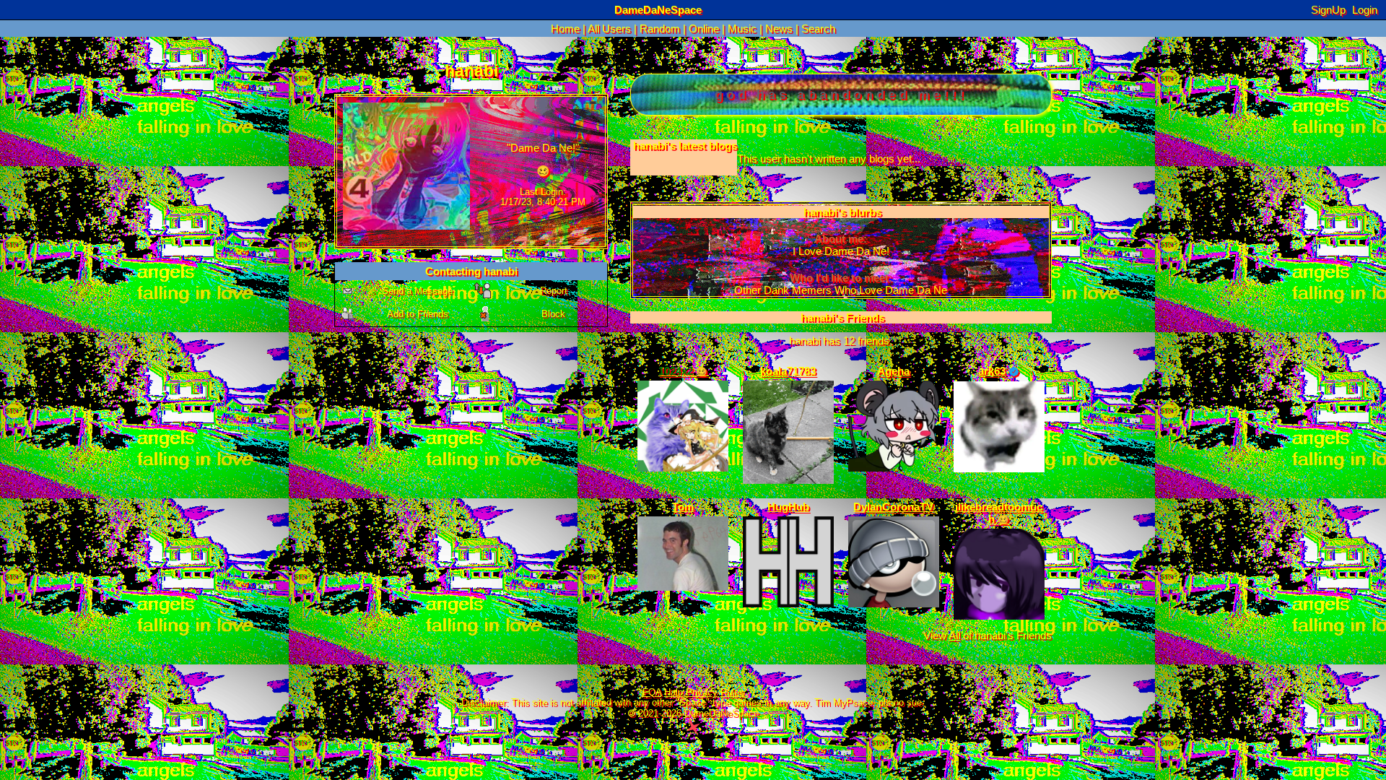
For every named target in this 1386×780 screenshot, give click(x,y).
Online (704, 28)
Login (1364, 10)
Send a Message (417, 290)
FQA (651, 693)
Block (553, 313)
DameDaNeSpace (658, 10)
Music (742, 28)
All (609, 28)
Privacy (702, 693)
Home (565, 28)
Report (553, 290)
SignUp (1328, 10)
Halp (673, 693)
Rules (732, 693)
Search (818, 28)
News (779, 28)
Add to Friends (417, 313)
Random (660, 28)
